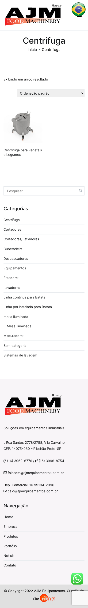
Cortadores (12, 229)
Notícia (9, 556)
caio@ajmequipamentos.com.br (32, 491)
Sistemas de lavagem (20, 355)
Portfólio (10, 546)
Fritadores (11, 278)
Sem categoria (15, 346)
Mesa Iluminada (19, 326)
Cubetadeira (13, 249)
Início (32, 49)
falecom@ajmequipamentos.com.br (35, 473)
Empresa (11, 526)
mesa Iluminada (16, 317)
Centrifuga (12, 220)
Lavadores (12, 288)
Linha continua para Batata (24, 297)
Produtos (11, 536)
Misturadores (14, 336)
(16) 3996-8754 (51, 461)
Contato (10, 565)
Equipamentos (15, 268)
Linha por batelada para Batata (28, 307)
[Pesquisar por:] (44, 190)
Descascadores (16, 258)
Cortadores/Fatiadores (21, 239)
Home (8, 517)
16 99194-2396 (41, 485)
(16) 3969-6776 (19, 461)
